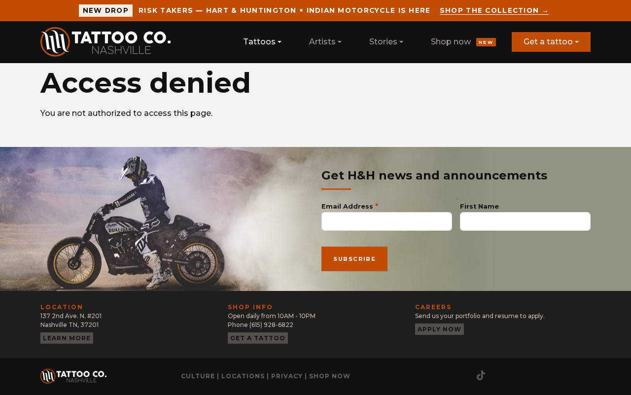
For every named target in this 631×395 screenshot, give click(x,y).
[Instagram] (422, 375)
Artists (322, 41)
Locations (243, 376)
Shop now (462, 41)
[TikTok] (481, 375)
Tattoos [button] (259, 41)
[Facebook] (442, 375)
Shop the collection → (494, 10)
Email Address (347, 206)
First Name (479, 206)
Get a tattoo (548, 41)
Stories (383, 41)
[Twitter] (462, 375)
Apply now (439, 329)
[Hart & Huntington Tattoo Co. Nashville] (109, 42)
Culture (198, 376)
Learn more (67, 338)
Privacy (287, 376)
